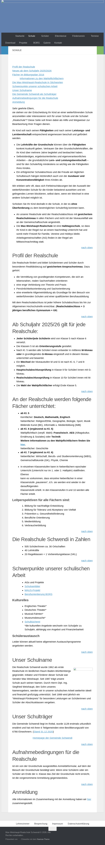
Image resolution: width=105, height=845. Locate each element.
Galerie (47, 43)
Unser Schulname (22, 90)
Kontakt (58, 43)
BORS (36, 43)
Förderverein (78, 36)
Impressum (57, 824)
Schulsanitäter (32, 586)
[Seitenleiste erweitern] (4, 50)
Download (10, 43)
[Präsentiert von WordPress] (19, 839)
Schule (31, 36)
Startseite (19, 36)
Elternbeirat (60, 36)
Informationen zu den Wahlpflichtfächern (42, 78)
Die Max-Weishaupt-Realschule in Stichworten (37, 82)
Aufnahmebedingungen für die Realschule (35, 98)
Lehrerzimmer (22, 824)
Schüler (45, 36)
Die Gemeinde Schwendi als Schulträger (34, 94)
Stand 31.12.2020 (43, 731)
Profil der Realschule (23, 66)
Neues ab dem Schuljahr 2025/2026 (32, 70)
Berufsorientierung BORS (38, 594)
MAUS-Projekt (32, 590)
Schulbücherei (32, 621)
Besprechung (40, 824)
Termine (95, 36)
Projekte (23, 43)
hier (23, 444)
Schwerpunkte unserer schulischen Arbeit (34, 86)
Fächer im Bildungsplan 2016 (28, 74)
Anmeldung (18, 102)
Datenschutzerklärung (78, 824)
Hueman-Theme (43, 839)
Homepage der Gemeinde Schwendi (52, 738)
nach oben (87, 247)
